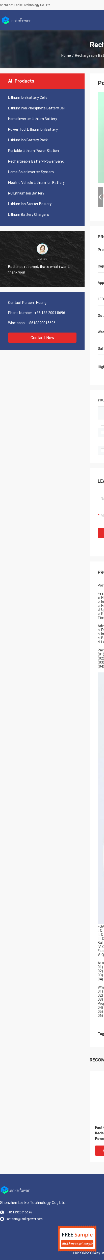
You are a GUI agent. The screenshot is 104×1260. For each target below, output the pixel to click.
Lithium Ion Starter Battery (29, 204)
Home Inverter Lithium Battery (32, 119)
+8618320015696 (41, 323)
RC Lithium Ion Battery (26, 193)
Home (66, 55)
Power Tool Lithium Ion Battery (33, 129)
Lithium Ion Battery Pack (28, 140)
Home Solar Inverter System (31, 172)
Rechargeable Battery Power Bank (36, 161)
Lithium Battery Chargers (28, 214)
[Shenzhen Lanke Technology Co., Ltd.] (16, 20)
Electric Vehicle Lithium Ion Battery (36, 183)
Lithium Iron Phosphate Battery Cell (36, 108)
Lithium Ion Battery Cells (27, 97)
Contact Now (42, 337)
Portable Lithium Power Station (33, 151)
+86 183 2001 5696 (49, 313)
